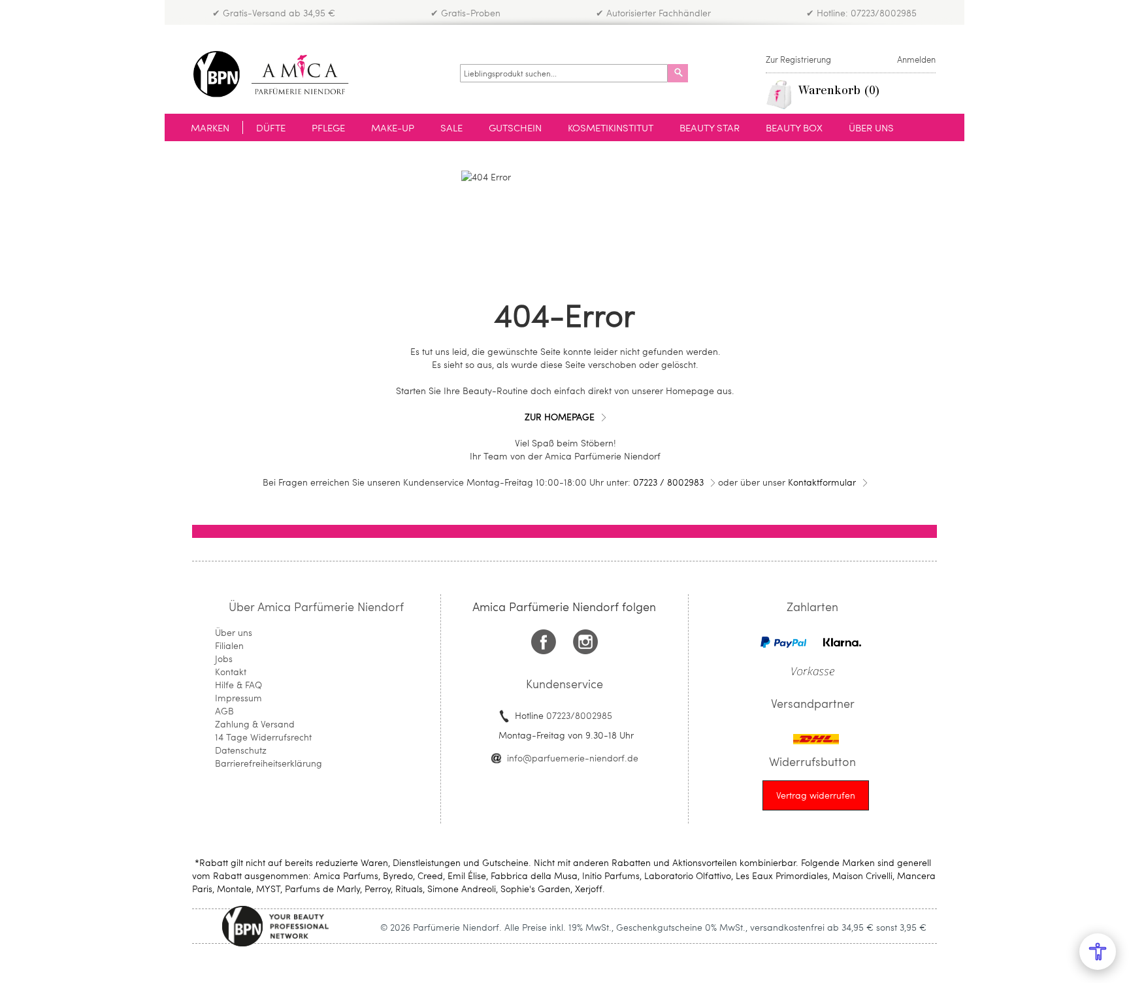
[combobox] (564, 73)
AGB (224, 711)
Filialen (229, 645)
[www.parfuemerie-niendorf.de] (280, 74)
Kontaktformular (822, 482)
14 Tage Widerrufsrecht (263, 737)
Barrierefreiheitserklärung (268, 763)
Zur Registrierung (798, 59)
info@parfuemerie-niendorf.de (572, 758)
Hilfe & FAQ (238, 684)
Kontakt (230, 671)
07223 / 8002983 (668, 482)
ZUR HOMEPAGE (560, 416)
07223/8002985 (579, 715)
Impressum (238, 697)
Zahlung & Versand (255, 724)
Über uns (233, 632)
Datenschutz (241, 750)
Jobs (224, 658)
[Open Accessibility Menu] (1097, 951)
